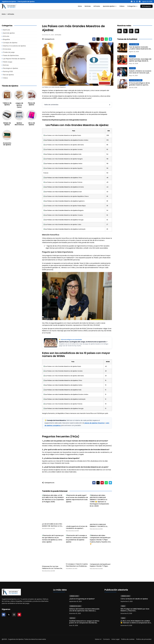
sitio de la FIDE (79, 112)
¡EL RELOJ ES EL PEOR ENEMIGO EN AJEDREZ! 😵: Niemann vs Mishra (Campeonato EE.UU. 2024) (136, 622)
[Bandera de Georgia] (60, 220)
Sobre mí (98, 639)
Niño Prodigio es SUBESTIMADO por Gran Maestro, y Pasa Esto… (135, 610)
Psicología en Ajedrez (135, 80)
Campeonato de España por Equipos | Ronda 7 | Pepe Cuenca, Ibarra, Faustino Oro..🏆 (100, 567)
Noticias (132, 56)
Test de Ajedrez (134, 44)
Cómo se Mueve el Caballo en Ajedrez (134, 599)
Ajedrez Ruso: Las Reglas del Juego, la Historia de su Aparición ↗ (83, 342)
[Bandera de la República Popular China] (60, 178)
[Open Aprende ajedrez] (116, 6)
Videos (123, 606)
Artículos (11, 14)
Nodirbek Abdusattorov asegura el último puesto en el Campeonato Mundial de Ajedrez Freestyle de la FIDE (84, 622)
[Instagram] (137, 1)
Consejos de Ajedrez (75, 606)
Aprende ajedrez (74, 596)
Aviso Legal (115, 639)
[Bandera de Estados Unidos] (60, 140)
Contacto (106, 639)
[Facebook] (131, 1)
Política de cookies (127, 639)
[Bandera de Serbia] (60, 163)
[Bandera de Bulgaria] (60, 210)
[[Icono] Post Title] (122, 48)
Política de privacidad (143, 639)
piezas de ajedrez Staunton (94, 423)
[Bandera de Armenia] (60, 187)
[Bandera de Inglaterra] (60, 201)
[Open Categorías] (137, 6)
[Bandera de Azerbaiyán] (60, 229)
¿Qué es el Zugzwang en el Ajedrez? (82, 599)
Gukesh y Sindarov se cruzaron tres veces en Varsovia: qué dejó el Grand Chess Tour (140, 72)
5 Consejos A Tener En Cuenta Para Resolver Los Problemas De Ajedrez (77, 566)
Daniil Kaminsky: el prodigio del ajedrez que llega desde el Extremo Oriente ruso (140, 60)
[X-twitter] (134, 1)
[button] (94, 39)
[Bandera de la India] (60, 154)
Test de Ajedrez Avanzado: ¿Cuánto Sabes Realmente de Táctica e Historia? (140, 48)
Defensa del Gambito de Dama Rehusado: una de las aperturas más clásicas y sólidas (84, 610)
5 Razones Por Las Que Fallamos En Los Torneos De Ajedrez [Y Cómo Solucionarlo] (52, 569)
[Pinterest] (139, 1)
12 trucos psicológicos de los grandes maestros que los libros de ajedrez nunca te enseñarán (139, 84)
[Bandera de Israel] (60, 192)
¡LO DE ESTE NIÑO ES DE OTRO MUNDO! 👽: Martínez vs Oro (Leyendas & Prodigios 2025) (52, 526)
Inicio (4, 14)
